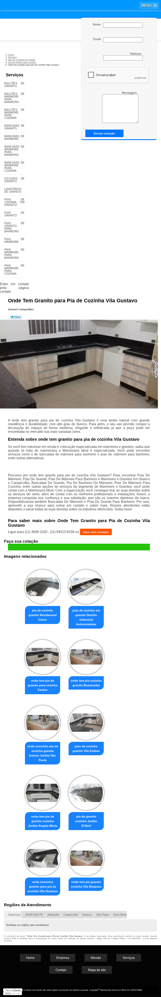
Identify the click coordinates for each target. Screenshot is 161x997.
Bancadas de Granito (14, 127)
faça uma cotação (96, 532)
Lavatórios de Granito (12, 190)
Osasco (87, 914)
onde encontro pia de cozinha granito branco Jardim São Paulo (42, 753)
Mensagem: (130, 92)
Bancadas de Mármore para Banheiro (14, 150)
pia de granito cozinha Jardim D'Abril (86, 821)
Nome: (98, 24)
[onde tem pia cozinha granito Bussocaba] (86, 655)
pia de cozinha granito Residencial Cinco (43, 615)
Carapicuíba (71, 914)
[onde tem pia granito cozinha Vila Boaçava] (86, 857)
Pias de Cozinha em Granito (14, 202)
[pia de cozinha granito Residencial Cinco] (42, 585)
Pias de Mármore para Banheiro (14, 253)
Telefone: (136, 53)
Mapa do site (97, 970)
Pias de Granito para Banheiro (14, 227)
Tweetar (16, 317)
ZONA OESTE (34, 914)
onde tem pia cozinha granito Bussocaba (86, 683)
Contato (61, 970)
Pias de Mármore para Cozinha (14, 269)
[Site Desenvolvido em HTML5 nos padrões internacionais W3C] (12, 993)
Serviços (14, 75)
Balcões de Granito (14, 85)
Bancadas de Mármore (14, 137)
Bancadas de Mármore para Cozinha (14, 166)
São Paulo (102, 914)
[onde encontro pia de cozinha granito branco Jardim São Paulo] (42, 721)
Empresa (62, 957)
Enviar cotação (104, 133)
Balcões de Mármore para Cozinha (14, 114)
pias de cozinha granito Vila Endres (86, 749)
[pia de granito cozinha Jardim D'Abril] (86, 791)
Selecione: (14, 914)
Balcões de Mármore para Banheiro (14, 98)
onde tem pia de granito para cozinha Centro (42, 685)
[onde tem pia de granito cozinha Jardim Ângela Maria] (42, 791)
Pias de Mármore (14, 240)
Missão (96, 957)
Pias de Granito (14, 214)
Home (30, 957)
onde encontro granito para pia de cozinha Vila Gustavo (42, 886)
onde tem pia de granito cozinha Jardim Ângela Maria (42, 821)
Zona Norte (120, 914)
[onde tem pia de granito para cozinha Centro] (42, 655)
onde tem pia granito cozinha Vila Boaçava (86, 884)
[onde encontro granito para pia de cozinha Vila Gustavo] (42, 857)
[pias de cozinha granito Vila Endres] (86, 721)
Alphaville (53, 914)
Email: (98, 39)
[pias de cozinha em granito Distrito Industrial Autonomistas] (86, 585)
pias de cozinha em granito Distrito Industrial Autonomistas (86, 617)
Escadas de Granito (14, 180)
